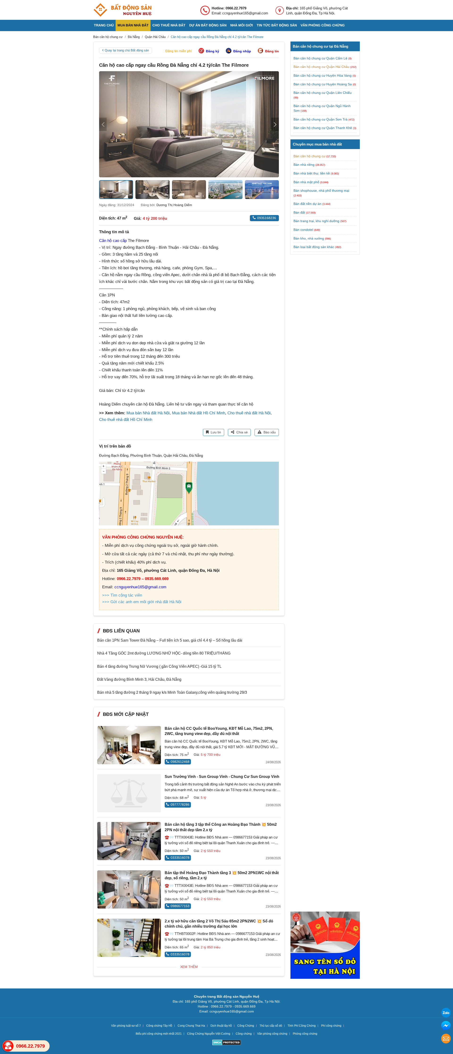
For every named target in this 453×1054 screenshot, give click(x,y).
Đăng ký (212, 51)
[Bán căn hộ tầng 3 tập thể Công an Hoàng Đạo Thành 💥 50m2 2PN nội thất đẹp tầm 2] (129, 841)
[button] (275, 124)
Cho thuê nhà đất (168, 25)
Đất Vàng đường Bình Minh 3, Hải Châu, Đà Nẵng (139, 679)
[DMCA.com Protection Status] (226, 1043)
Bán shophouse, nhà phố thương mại (321, 190)
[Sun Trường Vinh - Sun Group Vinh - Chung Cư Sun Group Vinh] (129, 793)
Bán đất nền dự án (307, 204)
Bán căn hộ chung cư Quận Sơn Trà (321, 119)
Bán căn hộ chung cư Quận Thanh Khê (323, 128)
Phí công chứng (331, 1025)
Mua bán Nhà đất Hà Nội (148, 413)
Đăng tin (272, 51)
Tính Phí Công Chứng (302, 1025)
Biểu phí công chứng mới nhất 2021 (159, 1033)
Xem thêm (189, 967)
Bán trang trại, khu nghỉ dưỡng (316, 221)
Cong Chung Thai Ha (191, 1025)
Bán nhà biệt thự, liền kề (312, 173)
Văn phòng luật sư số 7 (126, 1025)
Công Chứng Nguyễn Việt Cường (208, 1033)
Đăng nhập (242, 51)
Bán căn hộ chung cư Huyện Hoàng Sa (323, 84)
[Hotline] (8, 1046)
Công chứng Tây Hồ (159, 1025)
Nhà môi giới (241, 25)
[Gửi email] (446, 1039)
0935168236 (266, 218)
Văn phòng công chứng (323, 25)
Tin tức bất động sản (277, 25)
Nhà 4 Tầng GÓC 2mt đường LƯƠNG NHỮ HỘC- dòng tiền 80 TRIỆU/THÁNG (164, 653)
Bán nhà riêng (304, 164)
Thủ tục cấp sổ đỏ (271, 1025)
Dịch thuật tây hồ (221, 1025)
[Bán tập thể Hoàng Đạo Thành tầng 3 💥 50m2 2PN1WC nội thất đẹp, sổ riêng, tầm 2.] (129, 889)
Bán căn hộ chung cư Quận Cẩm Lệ (321, 58)
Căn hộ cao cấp (113, 240)
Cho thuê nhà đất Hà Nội (249, 413)
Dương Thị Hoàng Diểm (174, 205)
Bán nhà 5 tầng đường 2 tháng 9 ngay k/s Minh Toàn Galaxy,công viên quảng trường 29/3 (172, 692)
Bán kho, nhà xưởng (309, 238)
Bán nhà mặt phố (306, 182)
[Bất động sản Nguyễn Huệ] (122, 10)
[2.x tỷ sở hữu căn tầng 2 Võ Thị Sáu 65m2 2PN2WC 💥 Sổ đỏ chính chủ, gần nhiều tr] (129, 938)
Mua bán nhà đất (133, 25)
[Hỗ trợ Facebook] (446, 1026)
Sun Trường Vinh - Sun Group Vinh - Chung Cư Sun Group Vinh (222, 777)
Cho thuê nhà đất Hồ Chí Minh (125, 419)
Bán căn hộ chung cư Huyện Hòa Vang (323, 75)
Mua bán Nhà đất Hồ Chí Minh (198, 413)
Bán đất (299, 212)
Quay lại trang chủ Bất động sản (127, 50)
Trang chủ (104, 25)
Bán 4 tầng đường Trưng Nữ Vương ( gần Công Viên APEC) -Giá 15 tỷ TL (159, 666)
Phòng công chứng (305, 1033)
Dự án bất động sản (207, 25)
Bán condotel (303, 230)
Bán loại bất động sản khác (314, 247)
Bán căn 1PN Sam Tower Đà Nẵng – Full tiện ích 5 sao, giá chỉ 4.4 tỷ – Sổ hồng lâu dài (169, 640)
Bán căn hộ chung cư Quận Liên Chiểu (323, 93)
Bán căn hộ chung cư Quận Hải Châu (322, 67)
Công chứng (244, 1033)
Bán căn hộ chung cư (309, 156)
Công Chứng (245, 1025)
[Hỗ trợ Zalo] (446, 1013)
